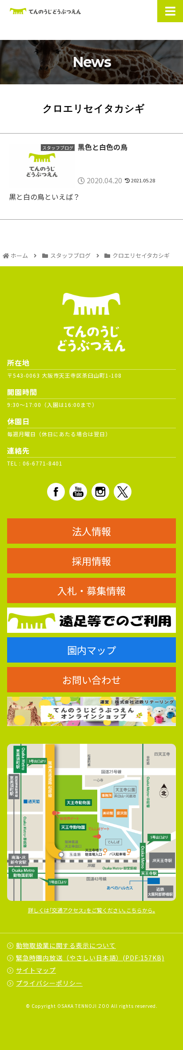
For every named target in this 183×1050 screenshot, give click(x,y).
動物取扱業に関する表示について (66, 945)
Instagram (100, 492)
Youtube (78, 492)
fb (56, 492)
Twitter (122, 492)
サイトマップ (36, 970)
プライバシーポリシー (49, 983)
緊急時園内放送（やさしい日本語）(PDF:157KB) (90, 957)
